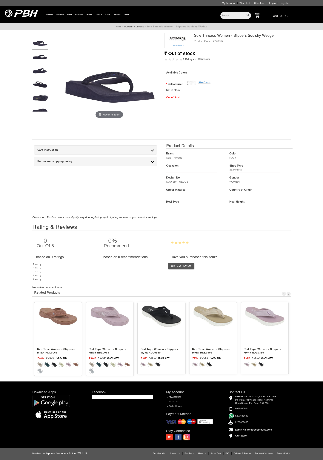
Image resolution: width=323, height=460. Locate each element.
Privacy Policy (283, 453)
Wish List (244, 2)
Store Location (159, 453)
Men (69, 14)
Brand (117, 14)
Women (79, 14)
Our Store (241, 435)
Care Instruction (47, 149)
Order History (175, 406)
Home (118, 27)
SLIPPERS (139, 27)
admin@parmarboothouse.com (253, 429)
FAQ (227, 453)
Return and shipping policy (54, 161)
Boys (89, 14)
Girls (99, 14)
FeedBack (189, 453)
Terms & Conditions (264, 453)
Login (272, 2)
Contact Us (175, 453)
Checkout (259, 2)
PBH (126, 14)
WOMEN (128, 27)
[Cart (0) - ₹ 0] (256, 15)
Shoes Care (215, 453)
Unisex (60, 14)
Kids (107, 14)
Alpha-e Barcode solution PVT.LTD (66, 453)
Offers (49, 14)
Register (285, 2)
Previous (284, 294)
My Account (229, 2)
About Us (202, 453)
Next (289, 294)
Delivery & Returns (242, 453)
